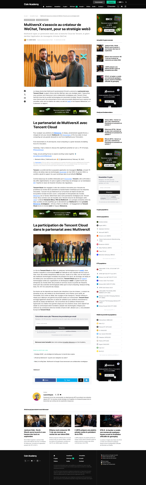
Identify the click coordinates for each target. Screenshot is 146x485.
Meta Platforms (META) (105, 248)
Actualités (82, 455)
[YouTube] (121, 6)
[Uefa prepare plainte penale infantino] (100, 68)
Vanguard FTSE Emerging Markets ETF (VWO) (109, 301)
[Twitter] (118, 6)
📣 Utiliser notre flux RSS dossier (108, 458)
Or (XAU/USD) (103, 330)
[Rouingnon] (36, 396)
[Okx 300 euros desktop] (62, 111)
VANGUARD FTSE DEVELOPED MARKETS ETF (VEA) (107, 291)
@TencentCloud (38, 150)
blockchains (67, 135)
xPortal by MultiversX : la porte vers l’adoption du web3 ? (51, 357)
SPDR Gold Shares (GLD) (106, 287)
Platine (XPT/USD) (104, 341)
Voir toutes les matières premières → (109, 355)
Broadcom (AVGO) (104, 244)
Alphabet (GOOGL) (104, 229)
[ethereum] (100, 130)
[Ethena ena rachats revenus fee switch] (100, 58)
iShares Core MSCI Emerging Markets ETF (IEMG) (109, 296)
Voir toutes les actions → (109, 258)
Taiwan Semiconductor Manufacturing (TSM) (109, 240)
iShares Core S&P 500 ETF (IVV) (108, 277)
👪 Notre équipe (105, 461)
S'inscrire (111, 2)
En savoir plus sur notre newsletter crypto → (62, 335)
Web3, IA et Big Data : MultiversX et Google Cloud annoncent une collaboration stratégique (61, 361)
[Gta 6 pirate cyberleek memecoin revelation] (100, 78)
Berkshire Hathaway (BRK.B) (107, 254)
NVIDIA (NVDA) (103, 222)
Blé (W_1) (101, 351)
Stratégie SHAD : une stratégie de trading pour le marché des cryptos (54, 354)
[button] (120, 2)
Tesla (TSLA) (102, 251)
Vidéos (56, 461)
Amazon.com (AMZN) (105, 236)
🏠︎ (54, 455)
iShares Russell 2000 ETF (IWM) (108, 306)
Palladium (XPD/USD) (105, 337)
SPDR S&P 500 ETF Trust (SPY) (107, 273)
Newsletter (112, 6)
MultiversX (37, 369)
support (84, 278)
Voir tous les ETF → (109, 309)
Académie (69, 455)
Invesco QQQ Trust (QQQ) (106, 280)
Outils (68, 461)
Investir (81, 458)
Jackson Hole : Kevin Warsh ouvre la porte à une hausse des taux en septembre (112, 48)
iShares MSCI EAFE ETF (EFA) (107, 284)
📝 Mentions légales (106, 462)
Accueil (26, 16)
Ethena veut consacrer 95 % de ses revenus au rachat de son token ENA (113, 58)
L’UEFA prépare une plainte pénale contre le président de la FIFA (112, 68)
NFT (34, 183)
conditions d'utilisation (71, 331)
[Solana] (100, 121)
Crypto (56, 458)
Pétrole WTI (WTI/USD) (105, 327)
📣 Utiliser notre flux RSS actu (108, 456)
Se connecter (99, 2)
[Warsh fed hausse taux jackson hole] (100, 48)
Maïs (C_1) (101, 323)
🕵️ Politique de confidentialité (108, 464)
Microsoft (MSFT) (104, 232)
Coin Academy (31, 4)
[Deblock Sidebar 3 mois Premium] (109, 97)
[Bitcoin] (100, 140)
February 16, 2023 (78, 159)
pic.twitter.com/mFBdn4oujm (42, 156)
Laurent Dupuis (48, 395)
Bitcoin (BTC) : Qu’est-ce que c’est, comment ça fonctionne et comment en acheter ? (113, 141)
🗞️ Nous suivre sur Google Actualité (109, 455)
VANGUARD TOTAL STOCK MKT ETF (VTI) (109, 269)
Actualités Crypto (34, 16)
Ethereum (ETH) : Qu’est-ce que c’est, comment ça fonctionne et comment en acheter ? (113, 131)
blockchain (63, 172)
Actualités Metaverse (42, 19)
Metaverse (57, 133)
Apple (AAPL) (102, 225)
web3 (69, 101)
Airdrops (70, 458)
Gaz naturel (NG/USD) (105, 334)
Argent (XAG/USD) (104, 344)
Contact (81, 461)
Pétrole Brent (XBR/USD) (106, 320)
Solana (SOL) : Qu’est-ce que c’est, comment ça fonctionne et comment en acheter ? (113, 122)
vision (35, 200)
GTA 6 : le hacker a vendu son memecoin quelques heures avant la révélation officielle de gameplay (113, 78)
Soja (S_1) (101, 347)
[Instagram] (125, 6)
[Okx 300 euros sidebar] (109, 24)
